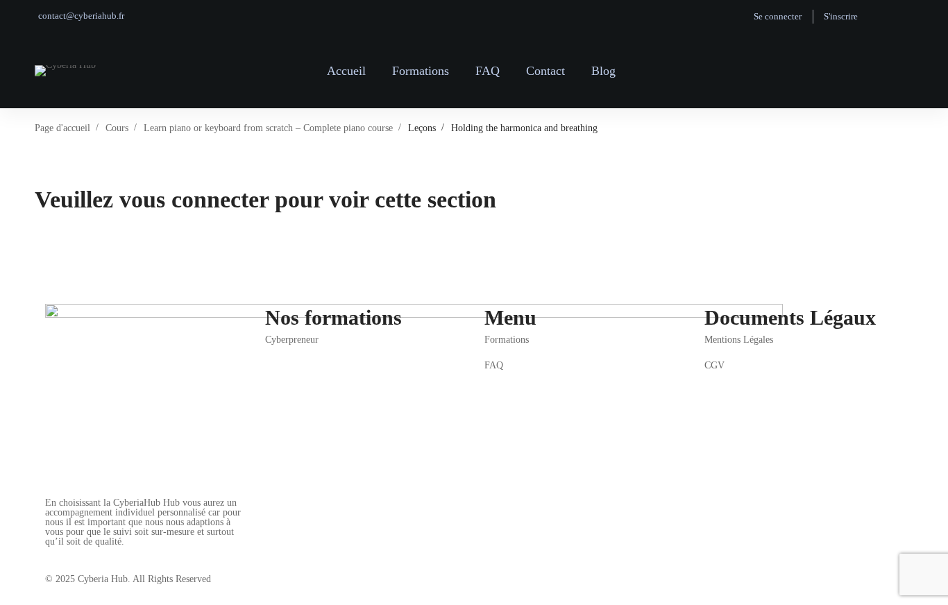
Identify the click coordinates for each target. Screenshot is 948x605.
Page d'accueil (62, 128)
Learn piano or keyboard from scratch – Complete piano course (268, 128)
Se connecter (778, 16)
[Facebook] (45, 550)
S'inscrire (841, 16)
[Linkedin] (110, 550)
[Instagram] (67, 550)
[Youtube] (88, 550)
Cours (116, 128)
